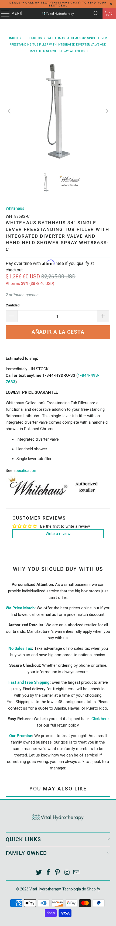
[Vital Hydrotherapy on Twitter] (39, 873)
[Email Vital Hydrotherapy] (77, 873)
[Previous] (9, 111)
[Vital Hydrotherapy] (58, 13)
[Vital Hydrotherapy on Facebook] (48, 873)
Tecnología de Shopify (81, 889)
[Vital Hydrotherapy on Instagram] (67, 873)
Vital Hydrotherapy (45, 889)
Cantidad (12, 305)
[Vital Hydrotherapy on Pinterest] (58, 873)
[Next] (106, 111)
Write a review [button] (58, 533)
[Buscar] (96, 13)
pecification (26, 470)
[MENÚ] (3, 13)
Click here (100, 718)
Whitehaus (15, 208)
